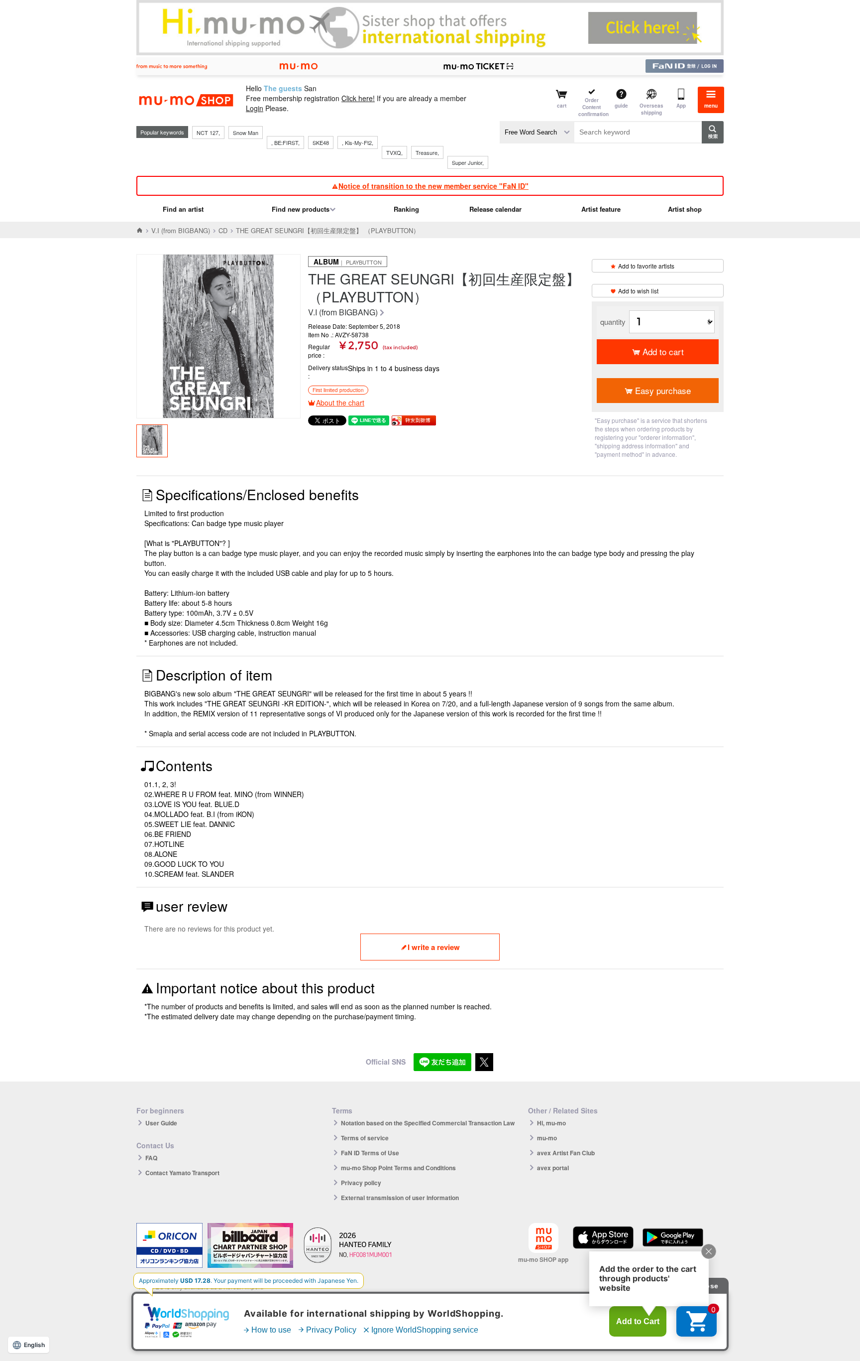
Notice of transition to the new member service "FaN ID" (433, 186)
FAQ (151, 1157)
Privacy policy (361, 1182)
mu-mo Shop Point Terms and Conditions (398, 1167)
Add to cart (663, 351)
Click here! (358, 98)
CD (222, 230)
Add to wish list (638, 290)
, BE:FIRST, (285, 142)
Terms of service (365, 1137)
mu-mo (547, 1137)
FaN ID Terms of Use (370, 1152)
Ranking (406, 209)
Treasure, (427, 152)
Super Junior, (468, 162)
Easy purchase (663, 390)
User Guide (161, 1122)
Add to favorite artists (646, 266)
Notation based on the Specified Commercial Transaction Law (428, 1122)
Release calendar (495, 209)
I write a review (434, 947)
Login (254, 108)
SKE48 (321, 142)
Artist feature (601, 209)
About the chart (340, 403)
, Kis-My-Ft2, (357, 142)
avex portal (553, 1167)
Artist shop (685, 209)
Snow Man (245, 132)
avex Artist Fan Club (566, 1152)
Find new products (300, 209)
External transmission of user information (400, 1197)
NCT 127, (208, 132)
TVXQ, (394, 152)
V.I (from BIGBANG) (180, 230)
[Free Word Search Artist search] (537, 132)
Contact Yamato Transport (182, 1172)
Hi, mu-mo (551, 1122)
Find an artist (183, 209)
